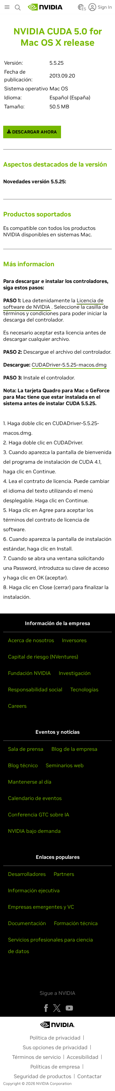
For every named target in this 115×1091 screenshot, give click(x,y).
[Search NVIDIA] (18, 6)
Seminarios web (65, 765)
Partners (64, 874)
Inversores (74, 640)
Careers (17, 706)
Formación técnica (76, 923)
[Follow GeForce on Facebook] (46, 1008)
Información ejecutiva (34, 890)
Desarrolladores (27, 874)
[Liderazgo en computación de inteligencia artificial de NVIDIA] (45, 7)
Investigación (75, 673)
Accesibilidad (82, 1057)
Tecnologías (84, 689)
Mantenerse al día (29, 781)
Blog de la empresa (74, 749)
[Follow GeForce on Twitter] (57, 1008)
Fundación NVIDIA (29, 673)
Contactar (89, 1076)
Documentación (27, 923)
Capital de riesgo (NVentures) (43, 656)
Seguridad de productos (42, 1076)
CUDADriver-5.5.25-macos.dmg (69, 364)
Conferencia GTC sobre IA (38, 814)
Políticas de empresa (55, 1066)
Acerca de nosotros (31, 640)
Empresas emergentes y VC (41, 907)
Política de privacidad (55, 1037)
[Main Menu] (7, 7)
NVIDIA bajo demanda (34, 831)
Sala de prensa (25, 749)
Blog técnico (23, 765)
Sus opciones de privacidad (55, 1047)
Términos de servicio (36, 1057)
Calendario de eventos (35, 798)
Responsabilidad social (35, 689)
